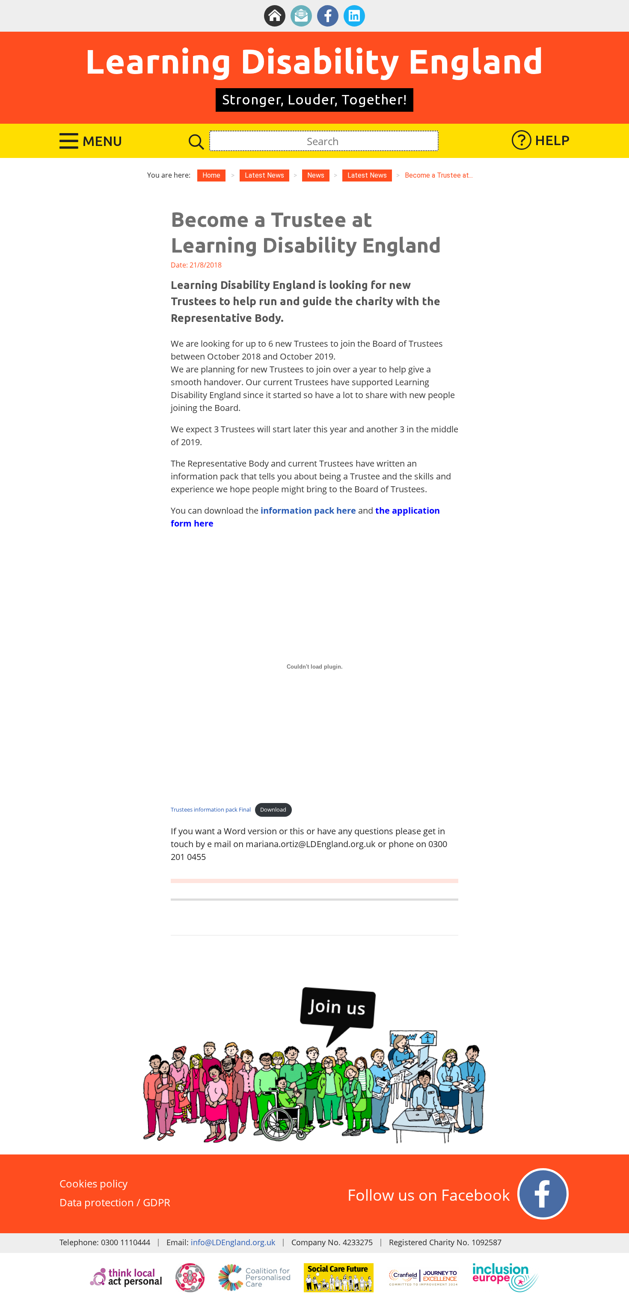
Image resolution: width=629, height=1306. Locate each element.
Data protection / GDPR (114, 1202)
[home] (274, 16)
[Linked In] (354, 16)
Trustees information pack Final (211, 809)
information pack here (308, 510)
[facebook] (327, 16)
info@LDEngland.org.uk (233, 1242)
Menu (102, 141)
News (315, 175)
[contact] (301, 16)
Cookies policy (93, 1183)
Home (211, 175)
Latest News (367, 175)
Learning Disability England (314, 61)
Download (273, 809)
